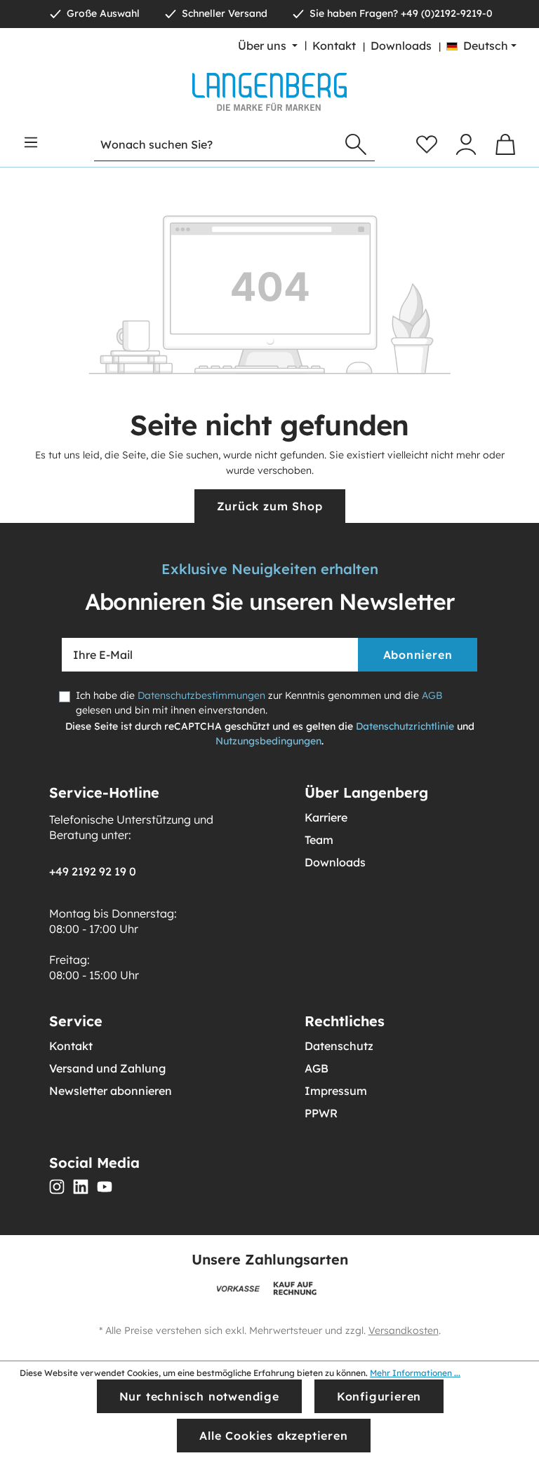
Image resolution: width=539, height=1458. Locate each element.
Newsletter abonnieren (110, 1091)
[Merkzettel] (426, 144)
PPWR (321, 1113)
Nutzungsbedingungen (268, 741)
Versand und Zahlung (107, 1068)
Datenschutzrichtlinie (405, 726)
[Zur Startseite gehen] (269, 92)
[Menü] (31, 142)
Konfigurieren (379, 1396)
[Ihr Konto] (466, 144)
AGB (432, 695)
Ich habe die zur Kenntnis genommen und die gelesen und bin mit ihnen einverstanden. (259, 702)
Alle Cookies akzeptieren (273, 1436)
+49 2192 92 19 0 (92, 871)
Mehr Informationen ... (415, 1373)
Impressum (336, 1091)
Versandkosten (403, 1330)
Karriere (326, 817)
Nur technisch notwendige (199, 1396)
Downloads (401, 46)
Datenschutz (339, 1046)
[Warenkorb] (505, 144)
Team (319, 840)
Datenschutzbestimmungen (201, 695)
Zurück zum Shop (270, 506)
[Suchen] (356, 144)
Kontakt (334, 46)
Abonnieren (418, 655)
